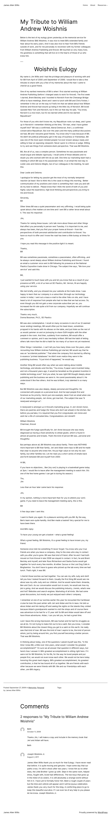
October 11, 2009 (34, 732)
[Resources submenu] (107, 5)
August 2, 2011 (33, 757)
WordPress (103, 812)
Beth (29, 729)
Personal (40, 688)
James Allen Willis (11, 5)
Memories (32, 688)
